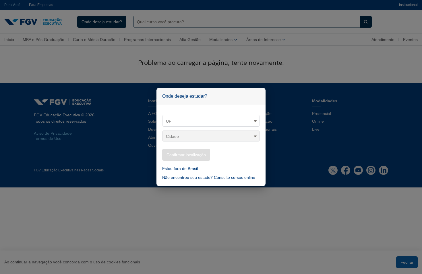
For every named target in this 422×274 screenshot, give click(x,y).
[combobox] (244, 22)
